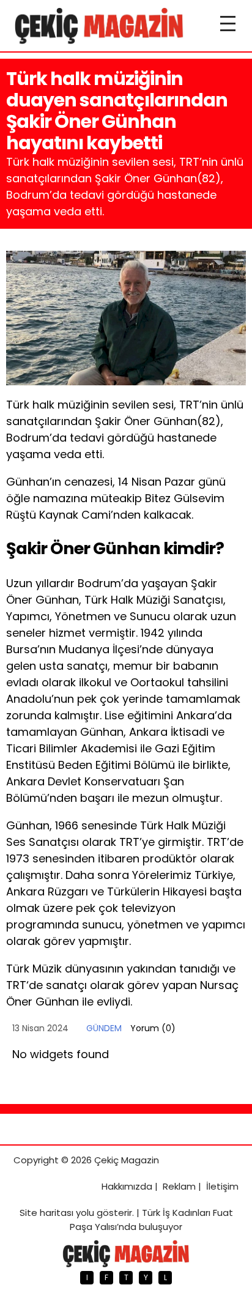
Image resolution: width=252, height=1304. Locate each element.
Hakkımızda (127, 1186)
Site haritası (46, 1212)
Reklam (179, 1186)
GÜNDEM (104, 1028)
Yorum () (153, 1028)
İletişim (222, 1186)
